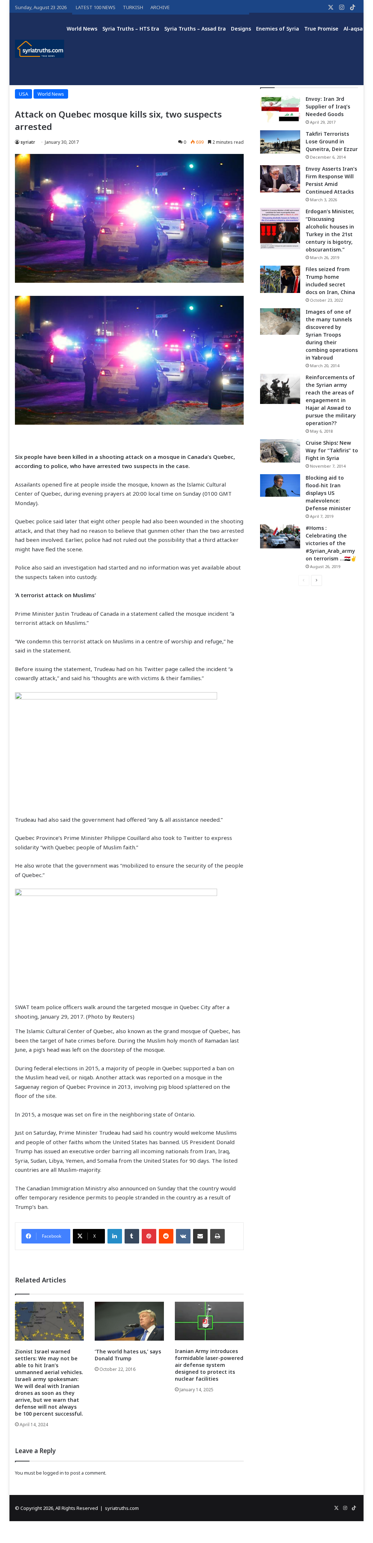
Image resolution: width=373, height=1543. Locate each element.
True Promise (321, 28)
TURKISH (133, 7)
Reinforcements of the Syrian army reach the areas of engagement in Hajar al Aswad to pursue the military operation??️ (331, 400)
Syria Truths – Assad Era (195, 28)
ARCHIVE (160, 7)
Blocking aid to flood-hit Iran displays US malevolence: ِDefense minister (328, 493)
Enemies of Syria (277, 28)
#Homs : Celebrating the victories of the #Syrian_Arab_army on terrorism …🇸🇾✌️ (331, 543)
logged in (53, 1472)
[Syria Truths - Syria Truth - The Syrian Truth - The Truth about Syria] (39, 49)
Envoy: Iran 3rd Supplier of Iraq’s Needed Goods (328, 106)
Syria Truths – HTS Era (130, 28)
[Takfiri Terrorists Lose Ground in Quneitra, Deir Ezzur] (280, 142)
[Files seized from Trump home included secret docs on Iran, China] (280, 279)
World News (82, 28)
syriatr (27, 142)
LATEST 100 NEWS (95, 7)
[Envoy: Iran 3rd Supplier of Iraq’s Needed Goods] (280, 109)
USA (23, 94)
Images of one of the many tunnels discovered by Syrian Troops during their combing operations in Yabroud (332, 334)
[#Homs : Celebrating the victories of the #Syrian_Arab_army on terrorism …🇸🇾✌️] (280, 536)
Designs (241, 28)
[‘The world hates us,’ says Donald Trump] (129, 1321)
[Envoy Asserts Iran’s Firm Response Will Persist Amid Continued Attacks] (280, 179)
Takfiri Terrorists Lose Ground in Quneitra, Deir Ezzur (332, 141)
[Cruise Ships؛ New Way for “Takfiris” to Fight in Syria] (280, 451)
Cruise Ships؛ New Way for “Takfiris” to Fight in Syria (332, 450)
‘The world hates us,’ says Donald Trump (128, 1355)
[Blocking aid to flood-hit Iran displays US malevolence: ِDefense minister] (280, 485)
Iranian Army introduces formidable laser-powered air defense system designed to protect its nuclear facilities (209, 1365)
